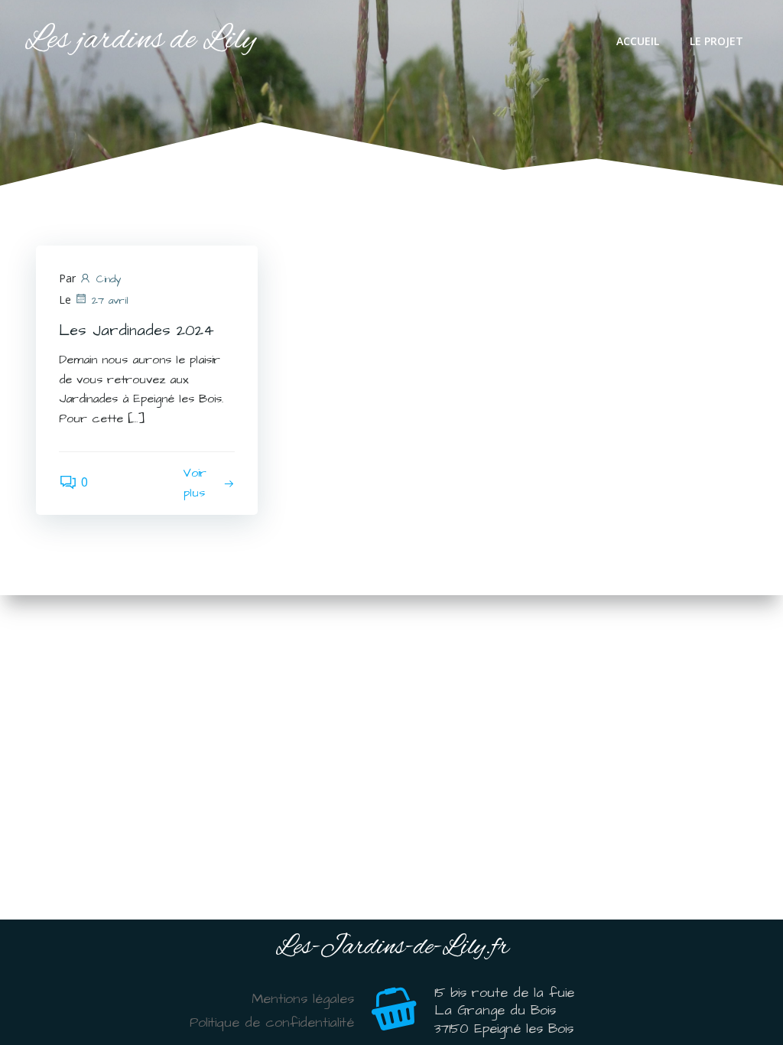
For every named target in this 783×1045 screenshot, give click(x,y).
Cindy (109, 279)
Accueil (637, 41)
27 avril (110, 300)
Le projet (716, 41)
